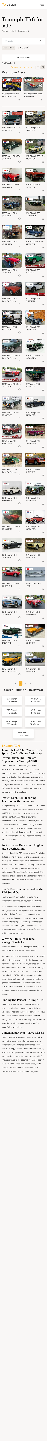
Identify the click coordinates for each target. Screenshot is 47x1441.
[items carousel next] (40, 85)
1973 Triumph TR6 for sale (11, 711)
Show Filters (25, 57)
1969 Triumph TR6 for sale (11, 722)
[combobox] (23, 41)
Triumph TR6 (7, 48)
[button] (30, 683)
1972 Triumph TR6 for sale (35, 711)
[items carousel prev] (4, 85)
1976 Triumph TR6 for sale (23, 734)
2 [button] (25, 683)
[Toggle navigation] (42, 5)
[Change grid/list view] (38, 67)
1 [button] (20, 683)
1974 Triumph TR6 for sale (35, 700)
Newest (16, 67)
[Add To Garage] (19, 99)
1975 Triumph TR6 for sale (35, 722)
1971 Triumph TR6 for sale (12, 700)
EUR (27, 67)
